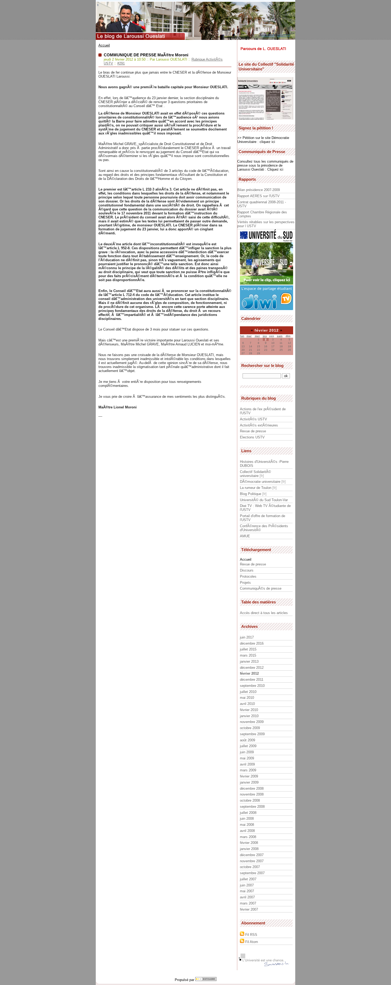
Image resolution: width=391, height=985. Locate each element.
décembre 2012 (252, 668)
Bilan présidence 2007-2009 (258, 190)
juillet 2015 (248, 649)
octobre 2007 (250, 867)
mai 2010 (247, 698)
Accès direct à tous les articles (264, 613)
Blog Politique (250, 494)
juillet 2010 (248, 692)
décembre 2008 (252, 788)
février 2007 (249, 909)
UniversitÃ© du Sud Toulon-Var (264, 500)
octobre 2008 (250, 800)
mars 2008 (248, 837)
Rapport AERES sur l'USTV (258, 196)
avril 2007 (247, 897)
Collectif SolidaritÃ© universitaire (255, 474)
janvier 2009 (249, 782)
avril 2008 (247, 831)
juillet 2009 (248, 746)
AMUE (245, 536)
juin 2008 (247, 819)
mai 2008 (247, 825)
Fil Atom (251, 942)
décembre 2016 (252, 643)
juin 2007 (247, 885)
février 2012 (249, 673)
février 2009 (249, 776)
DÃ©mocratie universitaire (260, 482)
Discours (246, 570)
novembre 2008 (252, 794)
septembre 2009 (252, 734)
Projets (245, 583)
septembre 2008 (252, 807)
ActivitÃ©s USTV (253, 419)
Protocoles (248, 576)
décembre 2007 (252, 855)
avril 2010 (247, 704)
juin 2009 (247, 752)
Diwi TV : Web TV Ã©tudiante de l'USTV (265, 508)
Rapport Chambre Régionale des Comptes (262, 214)
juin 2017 (247, 637)
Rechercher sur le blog (262, 365)
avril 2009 (247, 764)
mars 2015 (248, 655)
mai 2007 (247, 891)
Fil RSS (250, 935)
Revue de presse (253, 431)
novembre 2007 (252, 861)
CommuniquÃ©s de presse (260, 588)
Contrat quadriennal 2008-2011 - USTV (261, 204)
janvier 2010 (249, 716)
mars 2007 (248, 903)
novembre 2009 (252, 722)
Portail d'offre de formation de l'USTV (262, 518)
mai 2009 (247, 758)
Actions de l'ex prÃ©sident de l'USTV (263, 411)
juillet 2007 (248, 879)
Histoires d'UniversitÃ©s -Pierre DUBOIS (264, 464)
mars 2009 (248, 770)
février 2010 (249, 710)
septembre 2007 (252, 873)
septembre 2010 (252, 686)
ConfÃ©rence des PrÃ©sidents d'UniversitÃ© (264, 528)
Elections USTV (252, 437)
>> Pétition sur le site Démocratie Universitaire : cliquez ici (263, 140)
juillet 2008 (248, 813)
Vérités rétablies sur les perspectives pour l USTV (265, 224)
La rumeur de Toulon (255, 488)
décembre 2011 (251, 680)
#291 (121, 63)
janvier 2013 (249, 661)
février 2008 (249, 843)
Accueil (104, 45)
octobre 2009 (250, 728)
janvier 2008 (249, 849)
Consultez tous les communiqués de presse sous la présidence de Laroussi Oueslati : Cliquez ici (265, 165)
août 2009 (247, 740)
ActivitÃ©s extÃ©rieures (259, 425)
